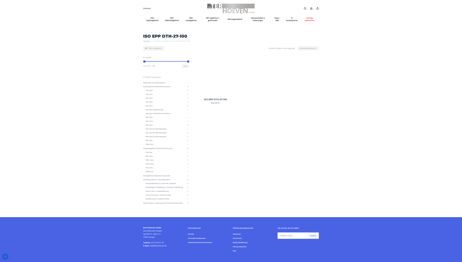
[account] (311, 8)
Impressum (237, 234)
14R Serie (149, 152)
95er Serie (149, 140)
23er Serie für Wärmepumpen (156, 129)
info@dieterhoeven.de (158, 246)
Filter (185, 66)
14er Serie (149, 94)
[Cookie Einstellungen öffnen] (5, 259)
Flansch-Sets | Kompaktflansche (157, 191)
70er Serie (149, 168)
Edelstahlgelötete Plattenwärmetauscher (157, 148)
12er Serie (149, 90)
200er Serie (149, 144)
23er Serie (149, 98)
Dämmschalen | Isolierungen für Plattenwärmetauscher (163, 203)
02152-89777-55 (157, 242)
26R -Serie (149, 156)
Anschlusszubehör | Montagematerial (156, 180)
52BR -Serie (150, 160)
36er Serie (149, 117)
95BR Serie (149, 172)
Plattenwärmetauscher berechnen (200, 242)
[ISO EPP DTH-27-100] (215, 75)
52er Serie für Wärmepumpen (156, 133)
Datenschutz (237, 238)
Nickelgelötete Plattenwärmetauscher (156, 176)
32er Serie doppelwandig (154, 110)
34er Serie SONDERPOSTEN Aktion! (158, 113)
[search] (305, 8)
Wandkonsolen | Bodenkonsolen (157, 199)
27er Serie (149, 102)
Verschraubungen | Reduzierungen (158, 195)
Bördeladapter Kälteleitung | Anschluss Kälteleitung (164, 187)
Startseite (147, 8)
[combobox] (308, 48)
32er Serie (149, 106)
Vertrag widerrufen (240, 247)
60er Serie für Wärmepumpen (156, 137)
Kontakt (191, 234)
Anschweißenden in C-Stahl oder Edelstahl (161, 183)
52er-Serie (149, 121)
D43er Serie (150, 164)
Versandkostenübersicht (196, 238)
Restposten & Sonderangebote (154, 83)
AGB (234, 251)
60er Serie (149, 125)
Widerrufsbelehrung (240, 242)
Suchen (313, 235)
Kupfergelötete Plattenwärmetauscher (157, 87)
